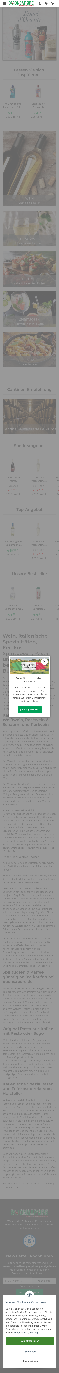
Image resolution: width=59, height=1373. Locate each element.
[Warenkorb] (52, 3)
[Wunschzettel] (46, 3)
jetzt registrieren (29, 709)
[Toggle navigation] (4, 2)
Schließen (30, 1351)
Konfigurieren (30, 1361)
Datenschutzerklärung (26, 1332)
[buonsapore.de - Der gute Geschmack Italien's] (21, 3)
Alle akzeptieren (30, 1341)
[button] (40, 3)
